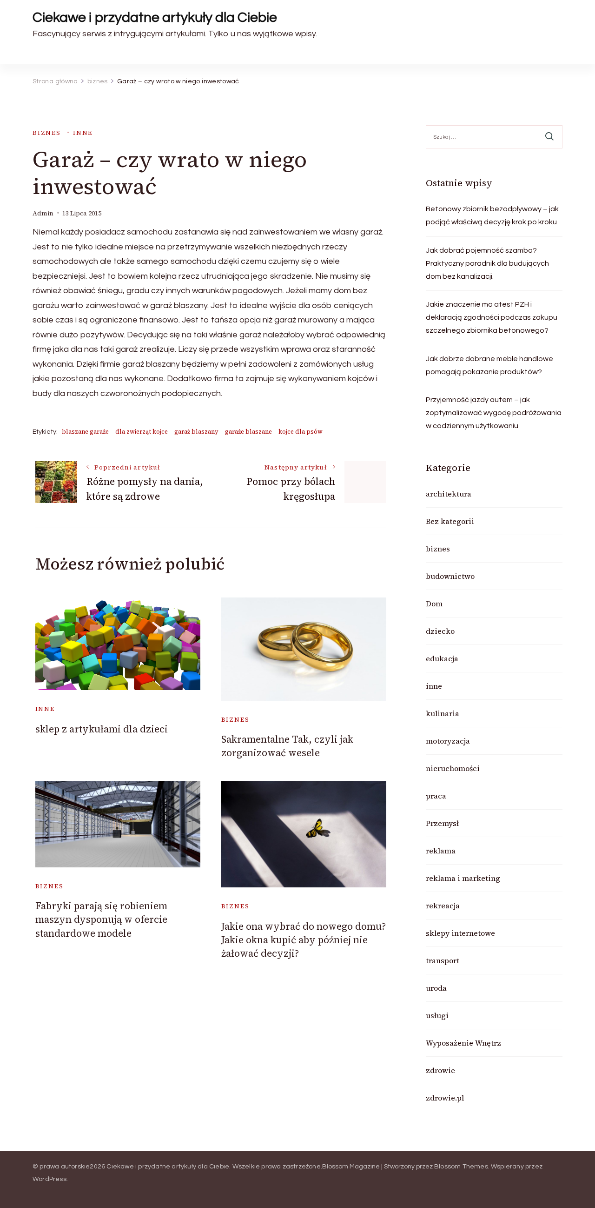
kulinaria (442, 713)
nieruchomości (453, 768)
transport (442, 960)
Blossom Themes (461, 1166)
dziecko (440, 631)
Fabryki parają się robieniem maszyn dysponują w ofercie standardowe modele (101, 919)
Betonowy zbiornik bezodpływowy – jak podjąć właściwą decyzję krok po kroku (492, 215)
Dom (434, 603)
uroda (436, 988)
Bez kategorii (450, 521)
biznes (47, 133)
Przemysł (442, 823)
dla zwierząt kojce (141, 432)
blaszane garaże (85, 432)
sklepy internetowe (460, 933)
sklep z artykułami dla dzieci (101, 729)
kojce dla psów (300, 432)
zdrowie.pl (445, 1098)
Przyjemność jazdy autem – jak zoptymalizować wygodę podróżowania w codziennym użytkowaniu (494, 413)
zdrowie (440, 1070)
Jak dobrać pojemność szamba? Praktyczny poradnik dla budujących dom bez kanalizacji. (487, 263)
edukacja (442, 658)
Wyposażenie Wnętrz (463, 1043)
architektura (448, 494)
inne (83, 133)
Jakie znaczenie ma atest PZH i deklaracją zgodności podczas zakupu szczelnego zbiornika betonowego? (491, 317)
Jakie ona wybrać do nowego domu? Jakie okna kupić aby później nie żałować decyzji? (303, 939)
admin (43, 213)
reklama (441, 851)
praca (436, 796)
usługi (437, 1015)
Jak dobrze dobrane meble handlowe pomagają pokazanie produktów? (489, 365)
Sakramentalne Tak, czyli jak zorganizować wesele (287, 745)
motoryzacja (448, 741)
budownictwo (450, 576)
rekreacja (443, 905)
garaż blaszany (196, 432)
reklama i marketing (463, 878)
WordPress (49, 1179)
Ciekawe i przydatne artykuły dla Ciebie (155, 17)
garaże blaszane (248, 432)
